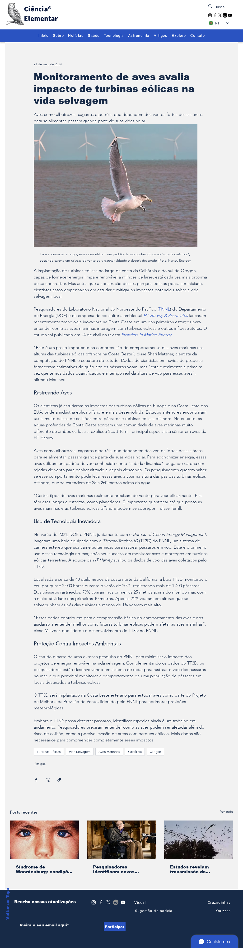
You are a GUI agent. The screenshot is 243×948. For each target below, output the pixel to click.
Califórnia (135, 752)
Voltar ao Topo (7, 916)
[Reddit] (225, 15)
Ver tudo (226, 811)
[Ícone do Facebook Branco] (101, 902)
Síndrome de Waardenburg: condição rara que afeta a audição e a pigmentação (43, 869)
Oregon (155, 752)
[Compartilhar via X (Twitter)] (47, 780)
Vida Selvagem (79, 752)
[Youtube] (230, 15)
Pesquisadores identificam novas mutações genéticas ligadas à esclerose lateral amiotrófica (116, 869)
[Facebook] (215, 15)
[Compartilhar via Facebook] (36, 780)
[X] (220, 15)
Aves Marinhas (109, 752)
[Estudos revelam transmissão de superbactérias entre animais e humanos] (198, 840)
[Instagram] (210, 15)
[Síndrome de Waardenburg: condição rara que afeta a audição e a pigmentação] (44, 840)
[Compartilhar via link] (59, 780)
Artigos (40, 763)
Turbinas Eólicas (49, 752)
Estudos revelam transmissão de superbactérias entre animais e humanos (194, 869)
